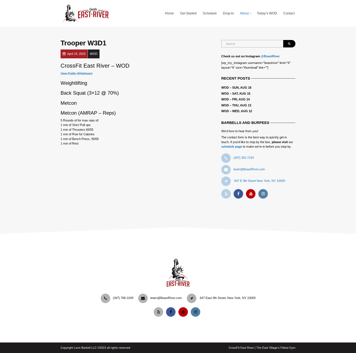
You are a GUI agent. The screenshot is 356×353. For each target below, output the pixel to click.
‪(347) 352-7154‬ (243, 157)
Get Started (188, 13)
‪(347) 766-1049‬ (123, 298)
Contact (289, 13)
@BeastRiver (270, 56)
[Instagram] (264, 194)
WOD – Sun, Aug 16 (236, 87)
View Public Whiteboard (76, 73)
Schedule (210, 13)
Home (169, 13)
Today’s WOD (267, 13)
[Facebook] (239, 194)
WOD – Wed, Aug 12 (236, 111)
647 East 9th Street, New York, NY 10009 (227, 298)
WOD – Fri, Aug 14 (235, 99)
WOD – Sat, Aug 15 (235, 93)
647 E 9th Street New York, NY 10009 (259, 180)
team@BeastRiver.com (249, 169)
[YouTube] (252, 194)
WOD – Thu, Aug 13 (236, 105)
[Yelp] (227, 194)
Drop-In (228, 13)
